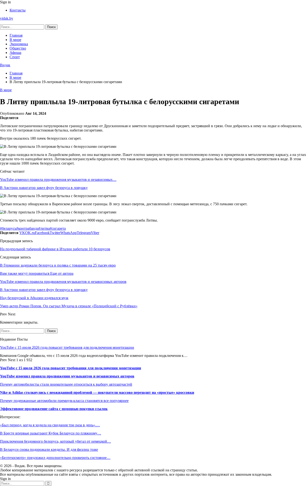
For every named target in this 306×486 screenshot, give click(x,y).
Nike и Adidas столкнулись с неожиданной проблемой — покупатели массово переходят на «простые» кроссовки (97, 392)
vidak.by (6, 18)
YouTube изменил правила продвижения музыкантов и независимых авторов (67, 376)
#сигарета (58, 228)
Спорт (15, 57)
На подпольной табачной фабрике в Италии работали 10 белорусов (55, 249)
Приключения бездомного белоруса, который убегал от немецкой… (55, 441)
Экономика (19, 44)
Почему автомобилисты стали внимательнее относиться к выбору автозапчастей (66, 384)
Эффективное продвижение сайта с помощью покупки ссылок (54, 409)
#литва (44, 228)
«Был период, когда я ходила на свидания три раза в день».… (50, 425)
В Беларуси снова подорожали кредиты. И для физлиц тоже (49, 449)
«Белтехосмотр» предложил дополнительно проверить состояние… (55, 458)
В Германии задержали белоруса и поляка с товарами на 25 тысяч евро (58, 265)
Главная (16, 35)
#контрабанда (27, 228)
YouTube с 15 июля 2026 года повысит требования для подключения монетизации (67, 347)
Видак (5, 65)
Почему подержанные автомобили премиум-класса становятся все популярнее (64, 401)
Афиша (15, 53)
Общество (18, 48)
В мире (15, 40)
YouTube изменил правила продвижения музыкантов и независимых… (58, 179)
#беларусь (8, 228)
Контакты (18, 10)
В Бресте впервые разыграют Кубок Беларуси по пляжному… (50, 433)
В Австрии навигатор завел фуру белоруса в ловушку (44, 188)
